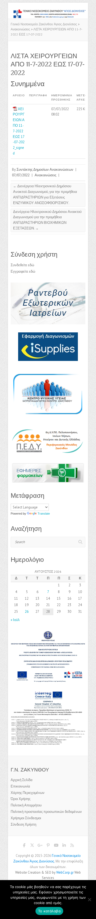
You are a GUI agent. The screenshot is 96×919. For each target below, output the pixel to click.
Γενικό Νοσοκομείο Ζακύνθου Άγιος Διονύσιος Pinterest (48, 846)
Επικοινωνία (20, 786)
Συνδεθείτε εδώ (22, 265)
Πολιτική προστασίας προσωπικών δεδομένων (46, 811)
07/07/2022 (21, 175)
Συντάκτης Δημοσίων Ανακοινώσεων (45, 169)
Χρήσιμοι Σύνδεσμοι (26, 818)
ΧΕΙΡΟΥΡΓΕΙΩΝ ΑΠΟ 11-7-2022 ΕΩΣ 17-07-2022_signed (19, 131)
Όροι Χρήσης (20, 799)
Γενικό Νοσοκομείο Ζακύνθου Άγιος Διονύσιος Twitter (32, 846)
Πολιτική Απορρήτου (26, 805)
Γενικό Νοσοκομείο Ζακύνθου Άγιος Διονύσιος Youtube (56, 846)
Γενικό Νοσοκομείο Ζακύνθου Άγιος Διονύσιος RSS (72, 846)
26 (27, 611)
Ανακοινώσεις (45, 175)
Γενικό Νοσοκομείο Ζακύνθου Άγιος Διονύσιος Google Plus (40, 846)
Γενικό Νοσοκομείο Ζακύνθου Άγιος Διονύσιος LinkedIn (64, 846)
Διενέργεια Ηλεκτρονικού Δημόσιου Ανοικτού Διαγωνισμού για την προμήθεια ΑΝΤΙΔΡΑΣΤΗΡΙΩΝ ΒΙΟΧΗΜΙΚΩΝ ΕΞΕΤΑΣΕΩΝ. (47, 219)
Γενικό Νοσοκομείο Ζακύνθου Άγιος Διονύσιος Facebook (24, 846)
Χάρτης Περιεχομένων (28, 792)
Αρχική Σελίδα (22, 780)
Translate (44, 513)
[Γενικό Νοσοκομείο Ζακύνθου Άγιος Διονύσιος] (48, 11)
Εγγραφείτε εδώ (23, 271)
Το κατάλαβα (49, 911)
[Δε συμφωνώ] (89, 899)
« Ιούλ (15, 620)
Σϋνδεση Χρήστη (23, 824)
